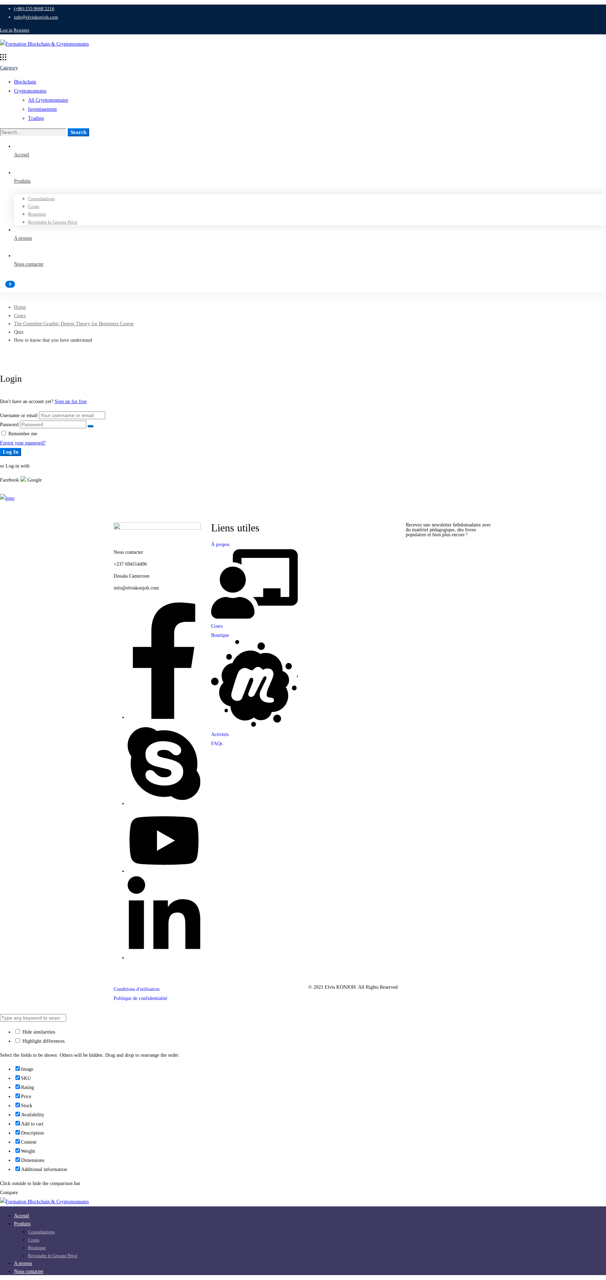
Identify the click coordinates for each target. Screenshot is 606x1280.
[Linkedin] (164, 957)
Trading (36, 118)
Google (34, 480)
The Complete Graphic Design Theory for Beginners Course (74, 323)
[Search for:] (34, 132)
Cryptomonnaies (30, 91)
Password (9, 424)
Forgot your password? (23, 442)
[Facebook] (164, 717)
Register (21, 30)
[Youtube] (164, 871)
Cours (20, 315)
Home (20, 307)
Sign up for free (71, 401)
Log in (6, 30)
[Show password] (90, 426)
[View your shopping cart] (303, 287)
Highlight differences (43, 1041)
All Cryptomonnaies (48, 100)
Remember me (22, 433)
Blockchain (25, 81)
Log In (10, 452)
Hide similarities (38, 1032)
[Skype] (164, 803)
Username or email (19, 415)
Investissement (42, 109)
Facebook (9, 480)
